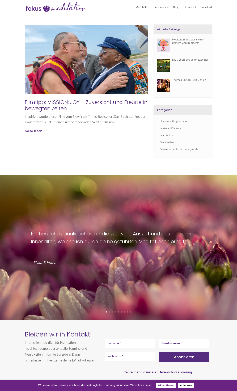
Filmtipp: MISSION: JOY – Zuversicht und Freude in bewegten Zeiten (86, 105)
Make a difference (170, 128)
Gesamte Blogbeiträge (173, 121)
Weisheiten (167, 142)
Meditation (166, 135)
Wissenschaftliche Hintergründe (179, 149)
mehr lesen (33, 131)
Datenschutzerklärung (175, 372)
